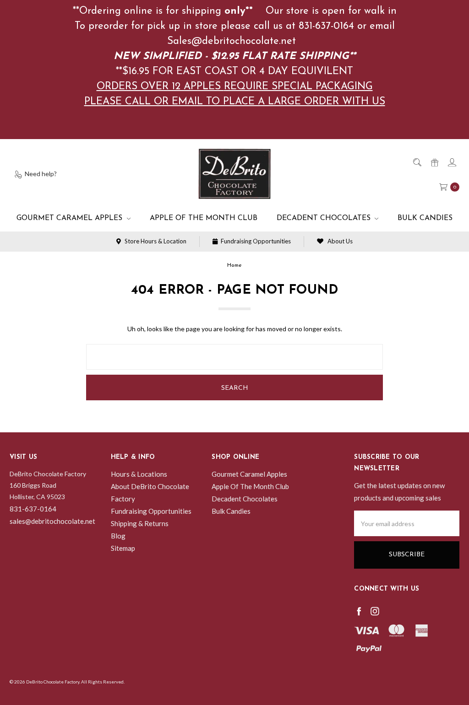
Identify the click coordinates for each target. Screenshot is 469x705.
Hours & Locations (139, 474)
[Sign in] (451, 162)
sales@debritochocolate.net (52, 521)
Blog (118, 536)
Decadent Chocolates (325, 218)
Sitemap (123, 548)
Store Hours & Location (154, 241)
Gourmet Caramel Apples (70, 218)
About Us (339, 241)
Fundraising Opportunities (255, 241)
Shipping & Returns (140, 523)
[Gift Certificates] (434, 162)
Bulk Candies (425, 218)
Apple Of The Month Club (203, 218)
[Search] (417, 162)
